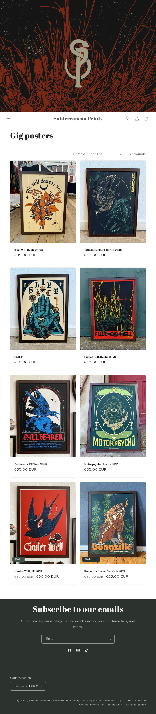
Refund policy (112, 700)
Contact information (91, 704)
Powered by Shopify (66, 700)
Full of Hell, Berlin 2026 (100, 357)
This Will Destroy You (28, 250)
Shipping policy (136, 704)
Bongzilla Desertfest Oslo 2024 (105, 571)
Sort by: (79, 154)
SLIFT (18, 357)
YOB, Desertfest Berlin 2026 (103, 250)
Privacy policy (92, 700)
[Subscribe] (109, 639)
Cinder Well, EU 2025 (28, 571)
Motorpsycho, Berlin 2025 (101, 464)
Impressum (115, 704)
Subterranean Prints (41, 700)
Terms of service (135, 700)
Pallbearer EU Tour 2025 (30, 464)
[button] (8, 118)
